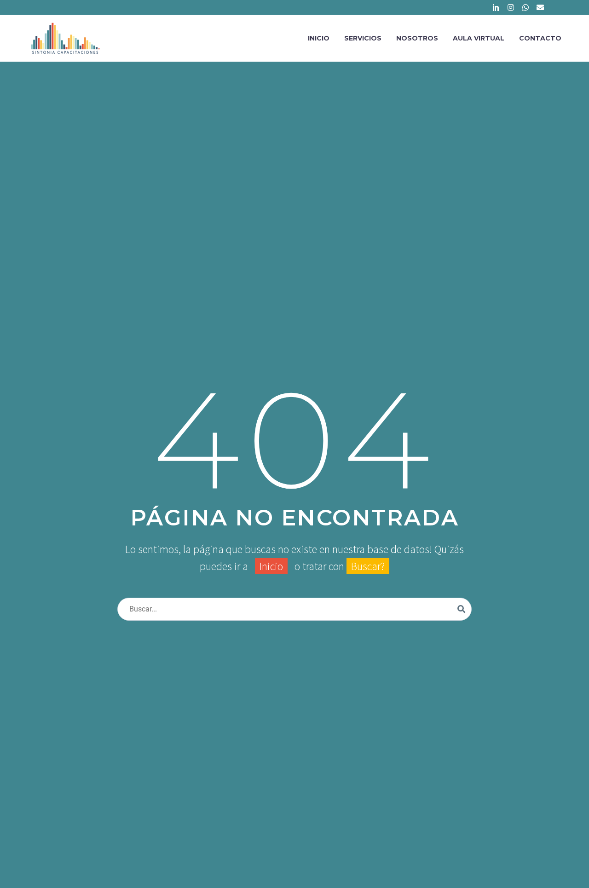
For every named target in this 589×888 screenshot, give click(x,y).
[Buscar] (461, 609)
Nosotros (417, 38)
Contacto (540, 38)
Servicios (362, 38)
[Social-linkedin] (496, 7)
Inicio (318, 38)
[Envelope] (540, 7)
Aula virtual (478, 38)
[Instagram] (510, 7)
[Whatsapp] (525, 7)
